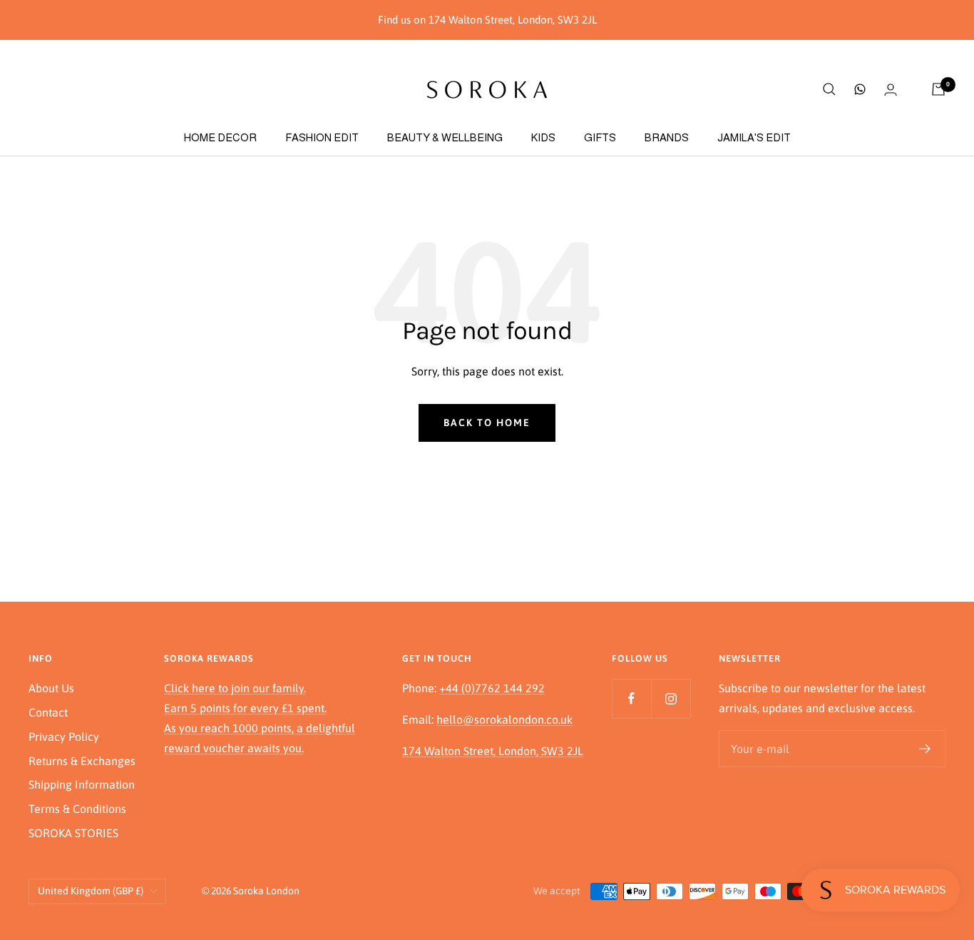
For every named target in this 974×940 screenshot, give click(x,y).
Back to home (487, 422)
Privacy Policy (64, 736)
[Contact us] (860, 89)
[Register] (925, 749)
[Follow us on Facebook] (631, 698)
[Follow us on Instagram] (670, 698)
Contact (48, 712)
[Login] (890, 90)
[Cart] (938, 89)
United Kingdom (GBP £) (90, 890)
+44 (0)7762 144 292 (492, 688)
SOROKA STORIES (73, 833)
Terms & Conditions (77, 808)
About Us (51, 688)
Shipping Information (82, 784)
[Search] (829, 89)
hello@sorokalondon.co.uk (504, 719)
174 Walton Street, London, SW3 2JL (492, 750)
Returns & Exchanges (82, 760)
